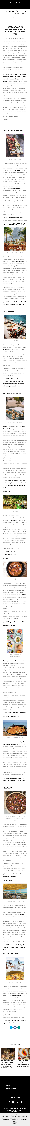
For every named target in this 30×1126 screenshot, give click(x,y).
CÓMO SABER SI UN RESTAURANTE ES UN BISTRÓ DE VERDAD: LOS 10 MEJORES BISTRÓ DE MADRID (7, 1064)
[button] (15, 22)
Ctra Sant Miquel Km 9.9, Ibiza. (17, 712)
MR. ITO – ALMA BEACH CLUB (12, 393)
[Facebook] (13, 2)
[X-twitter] (16, 2)
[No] (28, 1119)
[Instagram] (10, 2)
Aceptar (15, 1123)
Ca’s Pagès (14, 520)
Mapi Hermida (12, 38)
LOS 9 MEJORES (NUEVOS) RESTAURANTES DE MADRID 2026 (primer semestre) (23, 1064)
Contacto (8, 6)
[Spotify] (19, 2)
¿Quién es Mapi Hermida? (18, 6)
